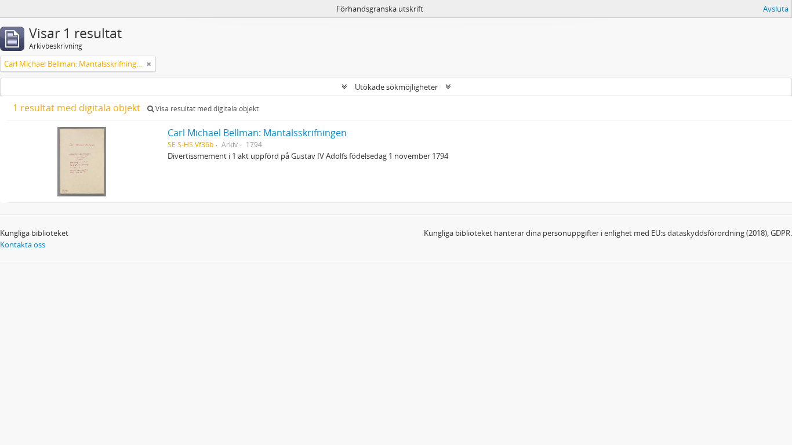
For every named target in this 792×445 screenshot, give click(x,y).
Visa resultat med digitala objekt (206, 109)
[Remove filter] (149, 64)
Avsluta (776, 8)
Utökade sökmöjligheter (396, 87)
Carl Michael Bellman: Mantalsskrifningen (257, 132)
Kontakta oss (22, 244)
